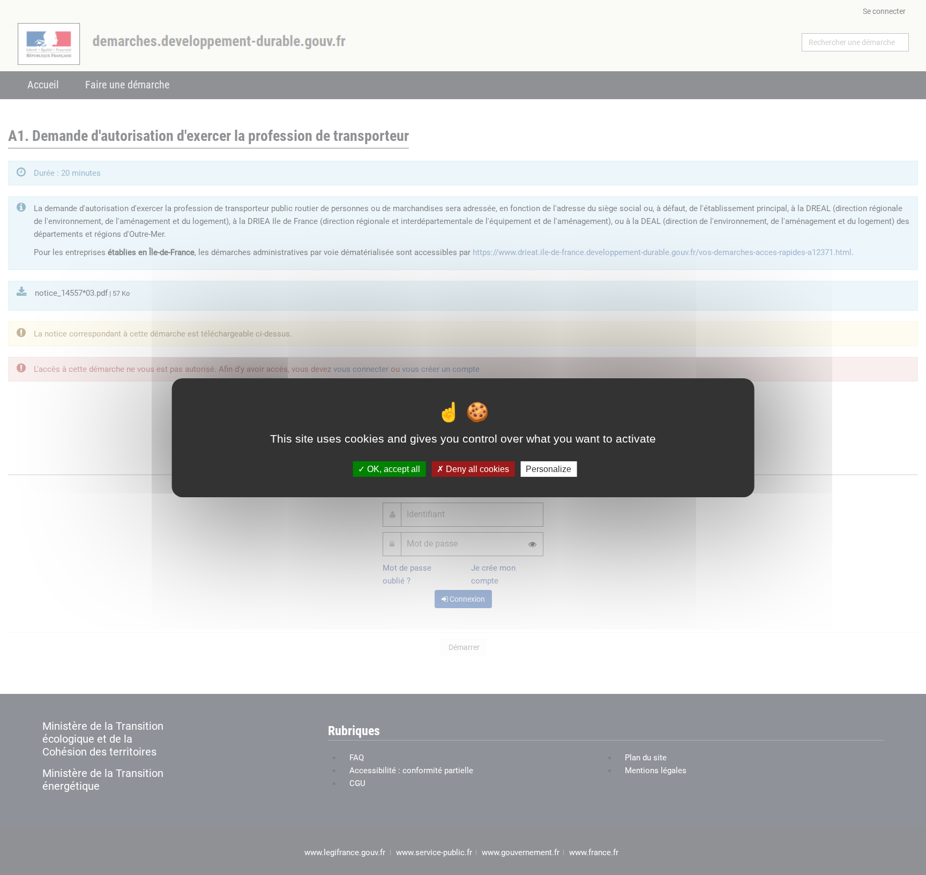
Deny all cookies (476, 468)
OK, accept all (392, 468)
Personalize (548, 468)
